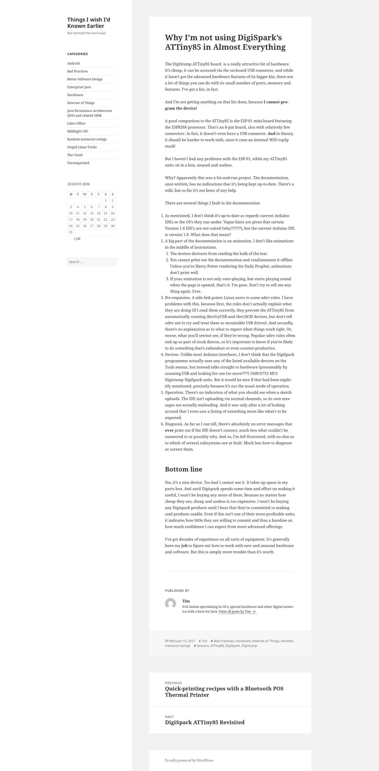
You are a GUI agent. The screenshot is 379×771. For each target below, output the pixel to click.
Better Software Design (84, 79)
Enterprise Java (79, 87)
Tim (204, 641)
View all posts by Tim (235, 611)
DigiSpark (232, 645)
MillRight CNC (77, 131)
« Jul (77, 238)
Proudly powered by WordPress (189, 760)
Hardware (75, 95)
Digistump (249, 645)
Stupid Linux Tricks (82, 147)
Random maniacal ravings (87, 139)
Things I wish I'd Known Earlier (88, 22)
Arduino (203, 645)
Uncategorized (78, 163)
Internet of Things (81, 103)
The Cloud (75, 155)
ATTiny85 (217, 645)
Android (73, 63)
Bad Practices (77, 71)
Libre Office (76, 123)
